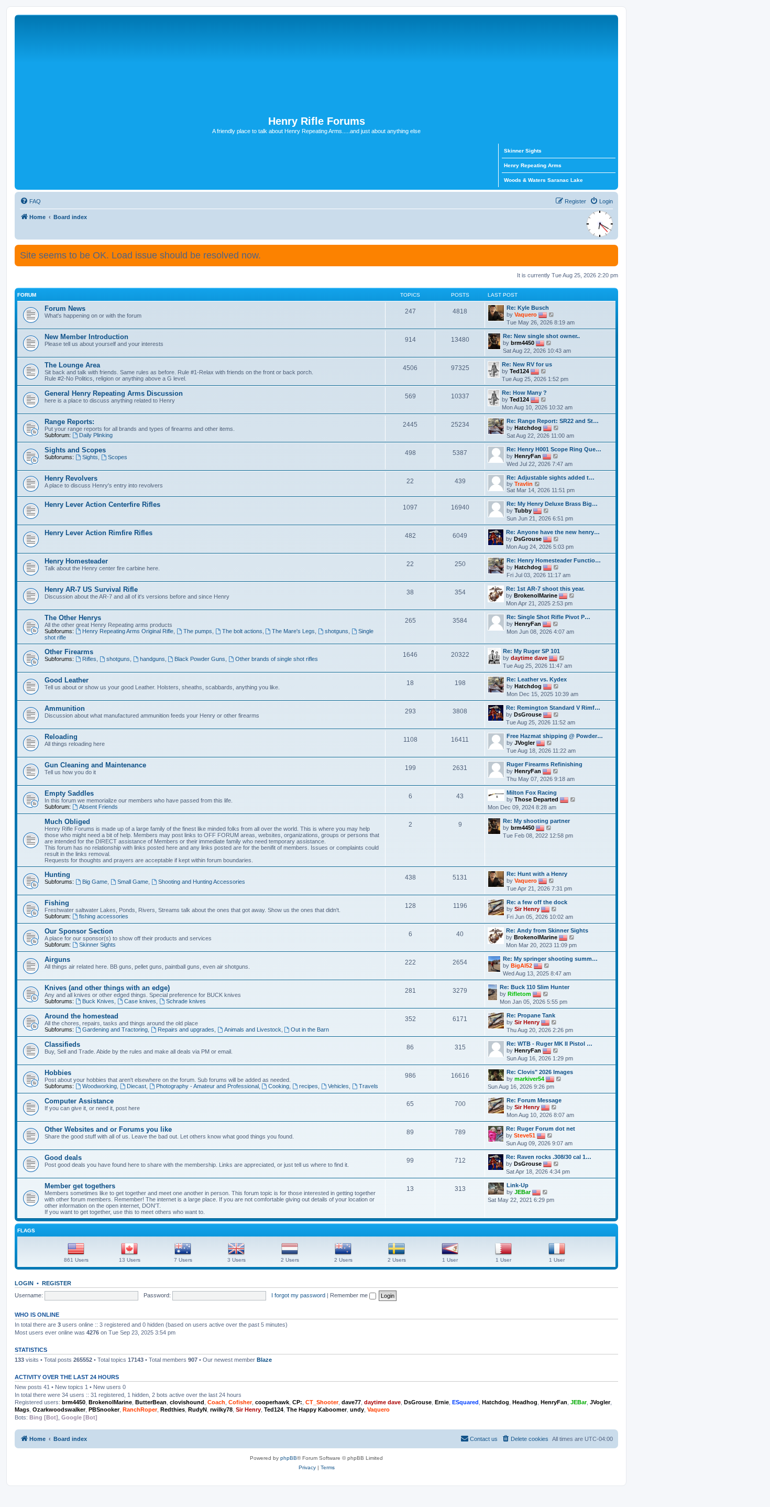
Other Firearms (69, 652)
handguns (152, 659)
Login (24, 1283)
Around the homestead (81, 1016)
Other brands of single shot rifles (276, 659)
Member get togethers (80, 1186)
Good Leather (67, 680)
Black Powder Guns (199, 659)
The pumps (197, 631)
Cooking (278, 1086)
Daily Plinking (96, 435)
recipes (308, 1086)
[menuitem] (30, 201)
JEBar (522, 1192)
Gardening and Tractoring (115, 1029)
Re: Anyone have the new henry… (553, 532)
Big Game (94, 882)
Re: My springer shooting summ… (550, 959)
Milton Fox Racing (532, 792)
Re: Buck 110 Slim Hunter (534, 987)
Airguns (57, 959)
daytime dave (529, 658)
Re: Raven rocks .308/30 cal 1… (548, 1157)
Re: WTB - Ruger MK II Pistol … (549, 1043)
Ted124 (519, 371)
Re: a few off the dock (537, 902)
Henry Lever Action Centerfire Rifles (102, 504)
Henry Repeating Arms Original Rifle (127, 631)
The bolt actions (242, 631)
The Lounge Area (72, 365)
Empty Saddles (69, 793)
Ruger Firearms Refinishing (544, 764)
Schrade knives (186, 1001)
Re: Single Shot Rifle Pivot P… (548, 617)
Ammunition (65, 708)
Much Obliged (67, 822)
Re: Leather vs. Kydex (537, 679)
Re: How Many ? (524, 392)
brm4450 (522, 343)
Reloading (61, 737)
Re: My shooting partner (536, 821)
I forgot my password (298, 1295)
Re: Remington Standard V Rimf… (553, 707)
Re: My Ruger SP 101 (531, 651)
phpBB (288, 1458)
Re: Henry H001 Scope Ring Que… (554, 449)
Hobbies (58, 1073)
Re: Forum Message (534, 1100)
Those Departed (536, 799)
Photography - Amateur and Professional (207, 1086)
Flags (26, 1230)
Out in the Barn (310, 1029)
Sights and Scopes (75, 450)
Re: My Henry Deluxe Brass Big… (552, 504)
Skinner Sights (523, 151)
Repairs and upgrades (186, 1029)
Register (56, 1283)
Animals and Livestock (252, 1029)
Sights (90, 457)
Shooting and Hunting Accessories (201, 882)
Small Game (132, 882)
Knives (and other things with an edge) (107, 988)
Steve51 (524, 1135)
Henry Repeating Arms (533, 165)
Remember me (349, 1295)
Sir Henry (527, 909)
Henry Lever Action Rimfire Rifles (98, 533)
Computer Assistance (79, 1101)
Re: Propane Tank (531, 1015)
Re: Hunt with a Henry (537, 874)
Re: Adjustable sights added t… (551, 477)
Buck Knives (98, 1001)
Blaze (264, 1360)
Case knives (140, 1001)
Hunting (57, 875)
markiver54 (529, 1079)
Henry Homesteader (76, 561)
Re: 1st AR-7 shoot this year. (545, 589)
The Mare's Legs (293, 631)
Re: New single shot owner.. (541, 336)
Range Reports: (69, 422)
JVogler (524, 743)
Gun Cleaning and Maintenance (95, 765)
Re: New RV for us (527, 364)
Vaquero (525, 314)
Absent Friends (98, 807)
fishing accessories (103, 916)
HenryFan (527, 456)
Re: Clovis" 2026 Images (540, 1072)
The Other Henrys (73, 618)
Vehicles (338, 1086)
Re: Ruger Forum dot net (540, 1128)
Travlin (523, 484)
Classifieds (62, 1044)
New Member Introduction (86, 337)
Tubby (523, 510)
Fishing (57, 903)
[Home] (316, 65)
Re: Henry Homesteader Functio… (554, 560)
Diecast (136, 1086)
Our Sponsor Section (79, 931)
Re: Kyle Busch (528, 308)
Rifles (89, 659)
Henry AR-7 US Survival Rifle (91, 589)
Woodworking (99, 1086)
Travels (368, 1086)
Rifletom (519, 994)
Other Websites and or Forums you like (108, 1129)
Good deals (63, 1158)
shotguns (336, 631)
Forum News (65, 308)
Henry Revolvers (71, 478)
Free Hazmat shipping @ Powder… (555, 736)
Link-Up (518, 1185)
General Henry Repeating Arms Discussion (114, 393)
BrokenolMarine (535, 595)
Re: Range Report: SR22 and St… (553, 421)
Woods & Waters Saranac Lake (543, 180)
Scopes (117, 457)
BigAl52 (521, 965)
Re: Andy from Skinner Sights (547, 930)
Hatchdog (528, 428)
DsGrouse (528, 539)
